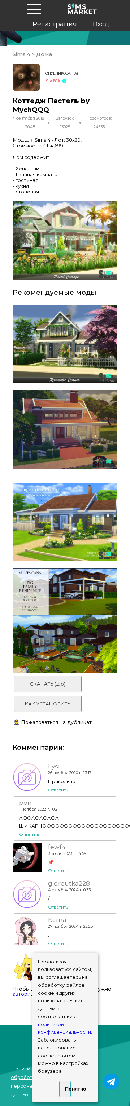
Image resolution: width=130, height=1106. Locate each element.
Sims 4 (22, 54)
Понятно (68, 1089)
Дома (43, 54)
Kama (57, 919)
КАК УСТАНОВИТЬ (47, 703)
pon (25, 802)
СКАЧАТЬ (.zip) (47, 684)
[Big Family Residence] (65, 620)
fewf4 (57, 847)
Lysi (54, 766)
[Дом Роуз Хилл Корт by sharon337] (65, 522)
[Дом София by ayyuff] (65, 429)
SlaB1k (53, 81)
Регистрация (54, 24)
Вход (101, 24)
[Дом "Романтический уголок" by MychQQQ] (65, 344)
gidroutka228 (69, 883)
